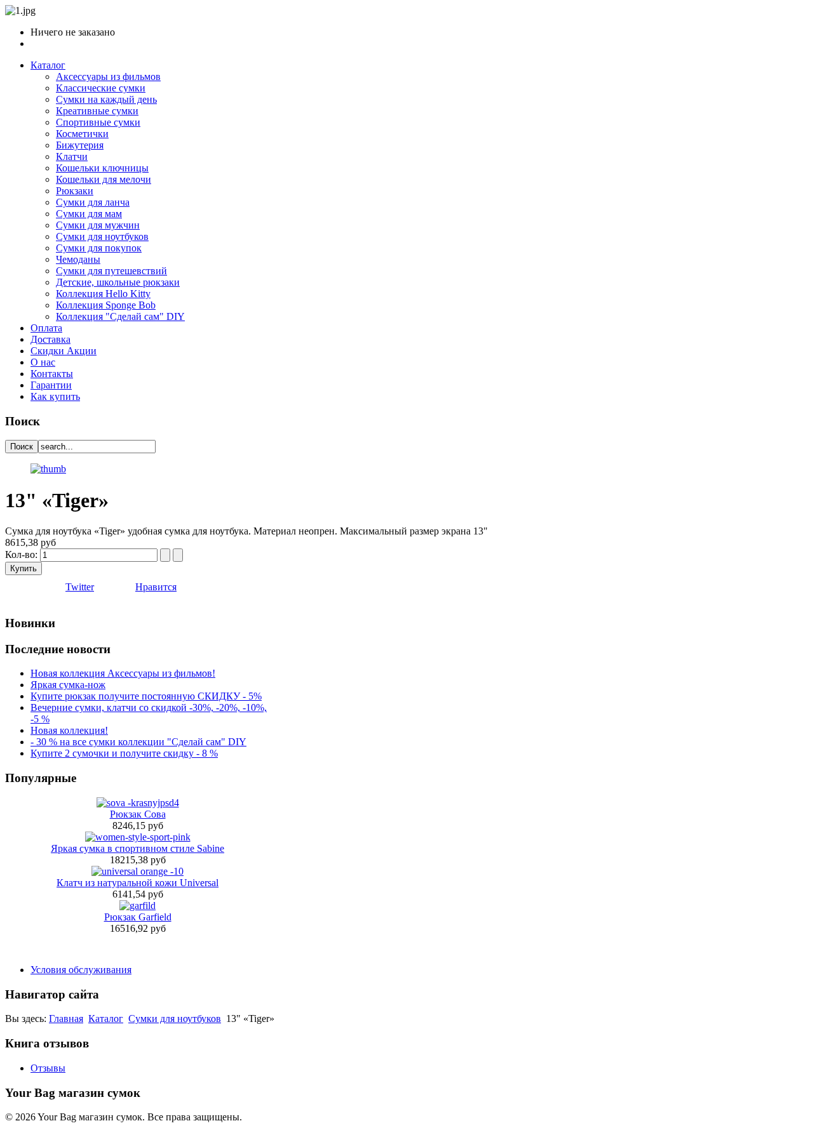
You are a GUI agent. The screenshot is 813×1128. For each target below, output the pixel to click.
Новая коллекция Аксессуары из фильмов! (122, 673)
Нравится (156, 586)
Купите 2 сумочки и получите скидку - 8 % (124, 753)
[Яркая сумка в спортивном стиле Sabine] (138, 837)
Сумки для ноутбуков (174, 1018)
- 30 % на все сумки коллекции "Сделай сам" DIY (138, 741)
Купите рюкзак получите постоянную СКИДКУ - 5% (146, 696)
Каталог (105, 1018)
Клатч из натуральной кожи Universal (137, 882)
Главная (66, 1018)
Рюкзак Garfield (137, 917)
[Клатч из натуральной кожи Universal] (137, 871)
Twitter (79, 586)
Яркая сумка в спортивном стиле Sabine (137, 848)
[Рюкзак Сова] (138, 802)
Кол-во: (22, 554)
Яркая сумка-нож (67, 684)
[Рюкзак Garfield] (137, 905)
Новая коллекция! (69, 730)
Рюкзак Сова (138, 814)
